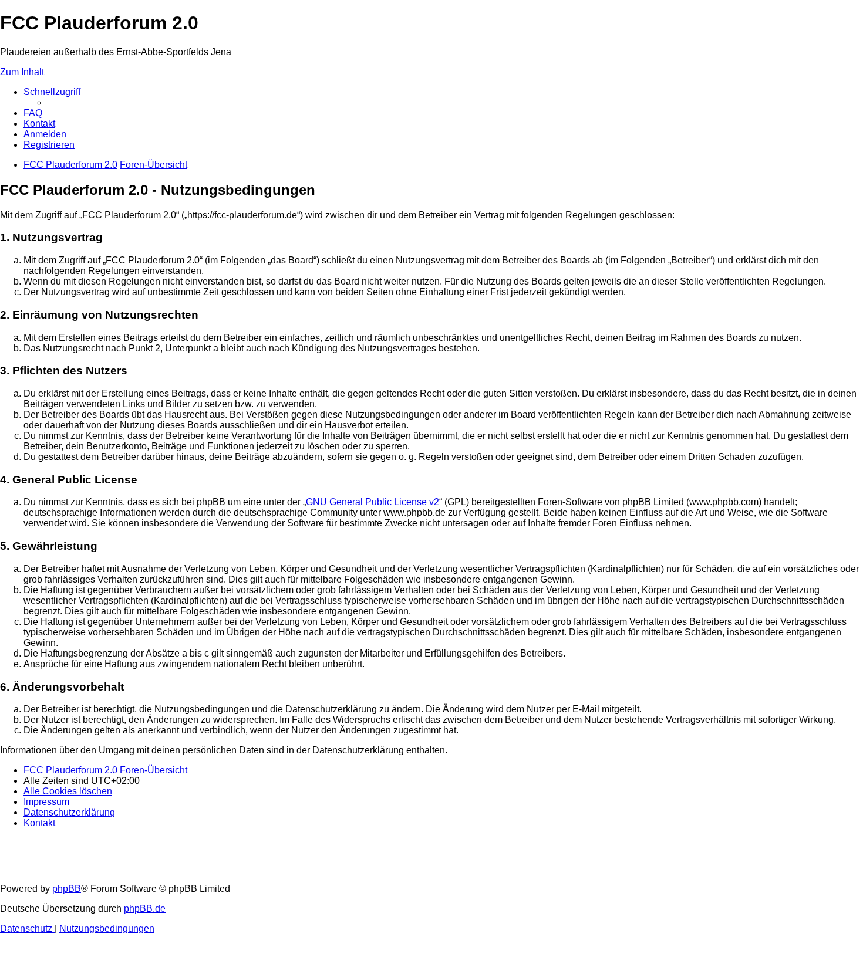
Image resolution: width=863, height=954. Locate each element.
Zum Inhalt (22, 72)
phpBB (66, 889)
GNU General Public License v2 (372, 502)
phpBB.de (145, 909)
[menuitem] (32, 113)
